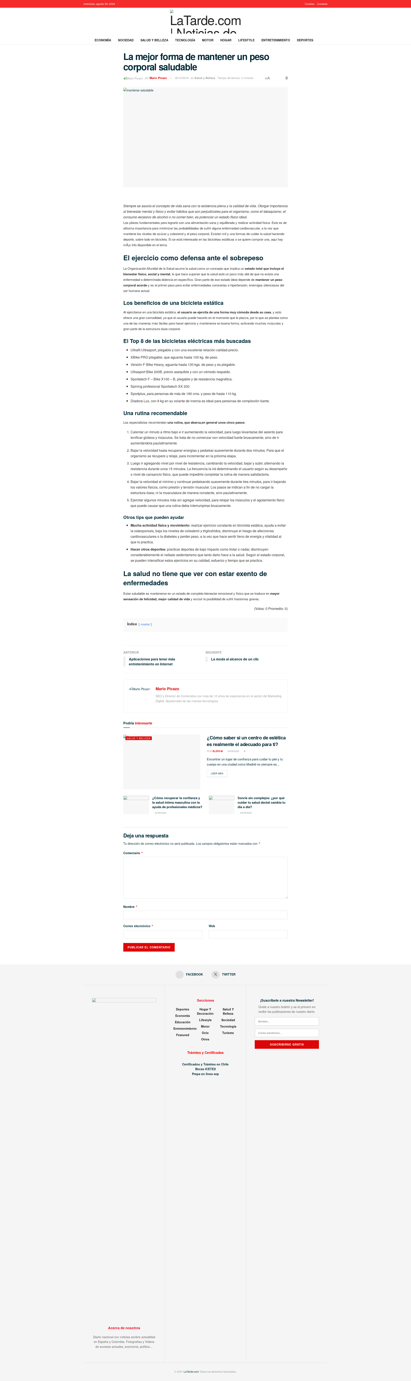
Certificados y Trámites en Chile (205, 1064)
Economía (103, 40)
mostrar (145, 624)
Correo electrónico (138, 926)
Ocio (205, 1033)
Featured (182, 1035)
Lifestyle (246, 40)
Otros (205, 1039)
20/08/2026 (160, 812)
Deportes (305, 40)
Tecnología (185, 40)
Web (212, 926)
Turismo (228, 1033)
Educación (183, 1022)
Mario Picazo (158, 78)
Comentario (133, 853)
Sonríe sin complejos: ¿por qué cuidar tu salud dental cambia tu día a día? (261, 802)
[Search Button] (326, 40)
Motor (207, 40)
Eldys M (218, 751)
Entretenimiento (275, 40)
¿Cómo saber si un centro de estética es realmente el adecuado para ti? (246, 741)
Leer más (219, 773)
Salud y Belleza (154, 40)
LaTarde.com (191, 1371)
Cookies (309, 4)
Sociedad (126, 40)
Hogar (225, 40)
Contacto (322, 4)
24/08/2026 (233, 751)
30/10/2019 (182, 78)
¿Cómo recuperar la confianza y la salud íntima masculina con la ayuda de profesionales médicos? (177, 802)
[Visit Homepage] (205, 22)
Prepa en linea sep (205, 1074)
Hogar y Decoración (205, 1011)
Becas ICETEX (205, 1069)
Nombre (130, 906)
